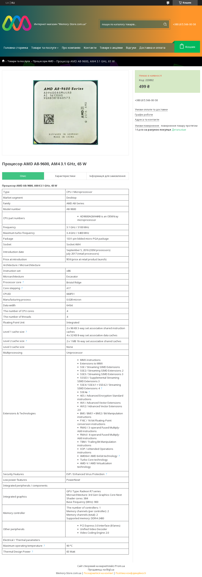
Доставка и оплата (152, 47)
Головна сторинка (16, 47)
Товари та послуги (43, 47)
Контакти (90, 47)
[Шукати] (165, 24)
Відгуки (131, 47)
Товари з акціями (111, 47)
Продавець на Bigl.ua (101, 569)
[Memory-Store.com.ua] (17, 24)
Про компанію (71, 47)
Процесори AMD (43, 61)
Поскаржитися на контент (98, 573)
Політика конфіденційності (131, 573)
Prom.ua (120, 566)
